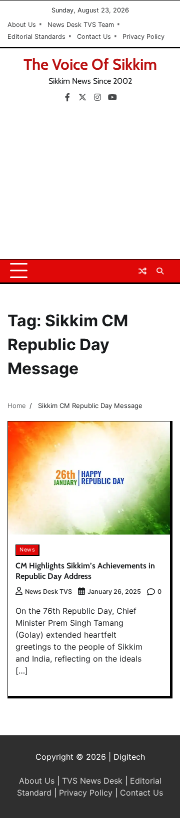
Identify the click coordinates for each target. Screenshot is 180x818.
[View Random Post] (142, 271)
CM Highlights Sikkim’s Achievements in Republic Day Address (85, 571)
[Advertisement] (90, 184)
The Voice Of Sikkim (90, 64)
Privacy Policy (143, 36)
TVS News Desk (92, 781)
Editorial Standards (37, 36)
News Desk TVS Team (81, 24)
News (27, 549)
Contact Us (94, 36)
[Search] (160, 271)
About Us (22, 24)
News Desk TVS (48, 591)
